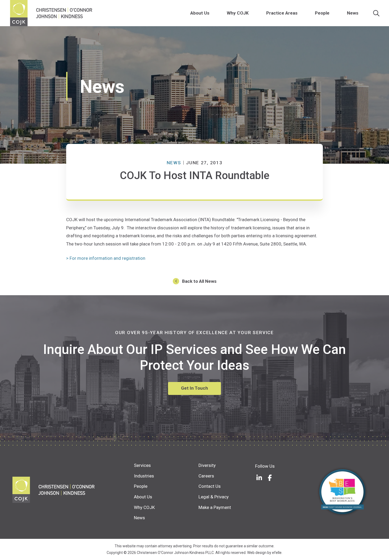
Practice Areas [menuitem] (281, 13)
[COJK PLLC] (73, 490)
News (174, 162)
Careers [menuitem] (206, 476)
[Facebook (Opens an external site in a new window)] (270, 478)
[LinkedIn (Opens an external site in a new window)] (259, 478)
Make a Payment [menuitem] (214, 507)
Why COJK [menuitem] (238, 13)
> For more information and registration (105, 258)
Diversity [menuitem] (207, 465)
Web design (256, 552)
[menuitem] (212, 13)
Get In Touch (194, 388)
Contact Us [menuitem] (209, 486)
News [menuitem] (352, 13)
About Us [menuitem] (199, 13)
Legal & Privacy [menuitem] (213, 496)
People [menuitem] (322, 13)
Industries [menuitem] (144, 476)
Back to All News (199, 281)
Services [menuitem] (142, 465)
